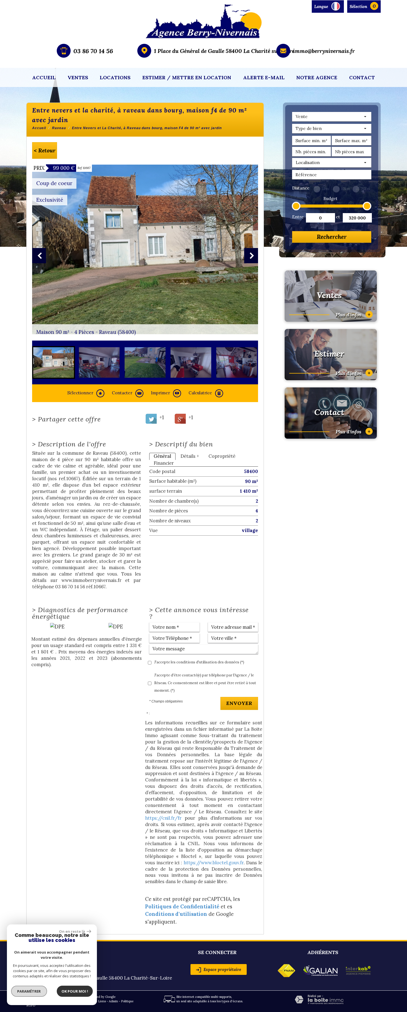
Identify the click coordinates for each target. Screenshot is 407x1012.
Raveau (59, 128)
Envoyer (239, 703)
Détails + (190, 456)
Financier (164, 463)
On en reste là (72, 931)
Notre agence (316, 77)
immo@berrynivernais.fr (324, 50)
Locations (115, 77)
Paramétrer (29, 991)
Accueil (44, 77)
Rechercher (332, 237)
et (338, 216)
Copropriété (221, 456)
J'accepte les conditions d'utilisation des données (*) (199, 662)
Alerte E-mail (264, 77)
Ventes (78, 77)
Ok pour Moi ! (74, 991)
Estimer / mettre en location (186, 77)
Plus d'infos (353, 314)
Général (162, 456)
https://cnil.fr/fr (163, 818)
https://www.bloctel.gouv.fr (214, 862)
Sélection (358, 6)
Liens (102, 1001)
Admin (113, 1001)
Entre (297, 216)
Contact (362, 77)
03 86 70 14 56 (93, 51)
